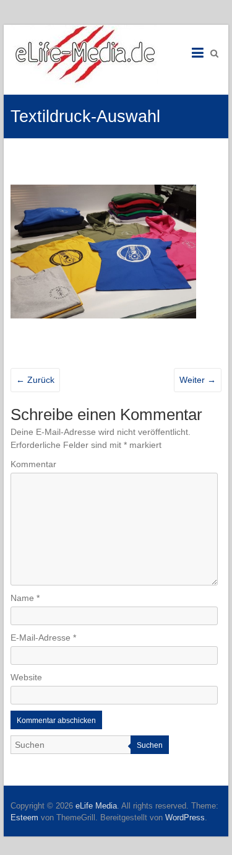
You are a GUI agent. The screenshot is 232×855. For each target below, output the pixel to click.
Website (26, 677)
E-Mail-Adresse (43, 637)
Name (25, 598)
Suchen (150, 745)
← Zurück (35, 380)
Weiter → (197, 380)
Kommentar (33, 464)
